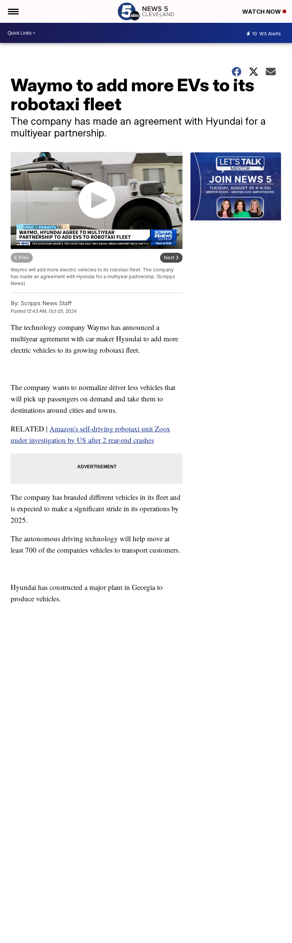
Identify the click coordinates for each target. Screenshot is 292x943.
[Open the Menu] (13, 11)
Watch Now (262, 11)
